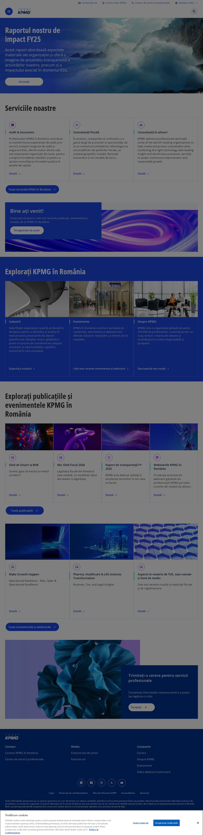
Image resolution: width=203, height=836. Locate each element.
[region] (101, 823)
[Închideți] (197, 822)
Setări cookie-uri (140, 823)
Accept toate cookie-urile (166, 823)
